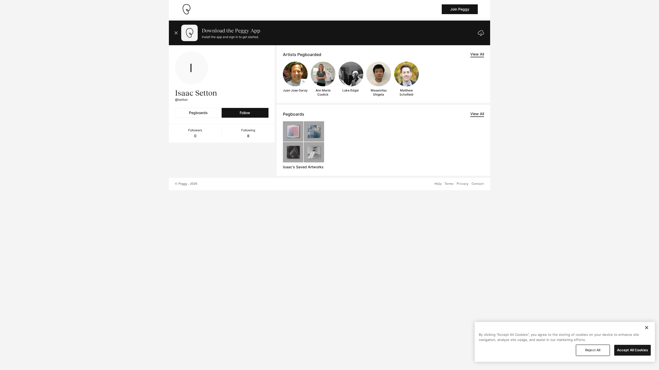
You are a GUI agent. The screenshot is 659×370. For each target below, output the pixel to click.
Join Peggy (459, 9)
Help (438, 184)
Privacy (463, 184)
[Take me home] (186, 9)
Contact (478, 184)
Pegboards (198, 112)
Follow (245, 112)
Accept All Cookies (632, 350)
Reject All (592, 350)
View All (477, 54)
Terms (449, 184)
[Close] (646, 327)
